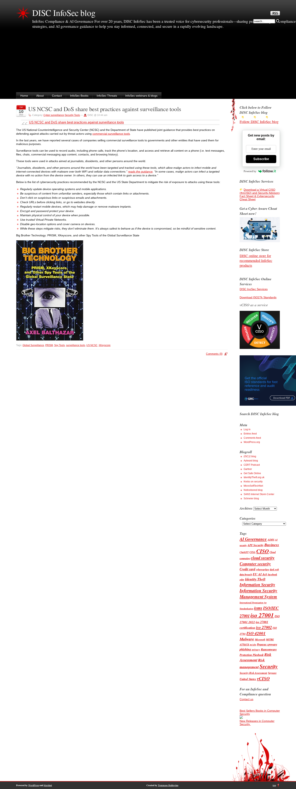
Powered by (250, 171)
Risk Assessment (255, 657)
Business (271, 544)
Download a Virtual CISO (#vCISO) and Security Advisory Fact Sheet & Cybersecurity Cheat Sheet (260, 194)
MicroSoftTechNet (253, 485)
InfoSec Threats (107, 95)
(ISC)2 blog (250, 456)
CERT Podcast (252, 464)
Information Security (257, 584)
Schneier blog (251, 498)
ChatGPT (244, 552)
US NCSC (91, 345)
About (40, 95)
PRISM (49, 345)
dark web (274, 569)
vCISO (263, 678)
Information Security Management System (258, 593)
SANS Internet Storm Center (259, 494)
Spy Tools (59, 345)
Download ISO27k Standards (258, 297)
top (274, 785)
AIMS (271, 539)
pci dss (253, 644)
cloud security (262, 558)
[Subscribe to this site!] (275, 14)
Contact (57, 95)
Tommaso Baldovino (168, 785)
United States (248, 679)
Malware (247, 639)
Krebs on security (253, 481)
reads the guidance (140, 171)
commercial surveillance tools (111, 133)
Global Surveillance (33, 345)
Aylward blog (251, 460)
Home (24, 95)
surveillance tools (75, 345)
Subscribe (261, 159)
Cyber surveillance (53, 115)
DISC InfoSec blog (63, 12)
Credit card (247, 569)
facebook (272, 574)
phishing (245, 649)
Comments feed (252, 437)
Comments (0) (214, 353)
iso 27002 (264, 627)
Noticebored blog (253, 490)
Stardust (48, 785)
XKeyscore (105, 345)
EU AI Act (260, 574)
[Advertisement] (148, 62)
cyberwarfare (262, 569)
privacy (256, 649)
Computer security (255, 564)
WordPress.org (252, 442)
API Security (255, 545)
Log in (247, 429)
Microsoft (260, 639)
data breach (246, 574)
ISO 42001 (256, 633)
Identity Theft (255, 579)
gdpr (242, 579)
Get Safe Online (252, 473)
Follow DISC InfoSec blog (259, 121)
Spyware (272, 673)
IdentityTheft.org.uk (254, 477)
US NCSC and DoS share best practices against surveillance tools (104, 109)
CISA (252, 552)
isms (258, 608)
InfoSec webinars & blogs (141, 95)
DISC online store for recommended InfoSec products (256, 260)
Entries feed (250, 433)
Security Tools (72, 115)
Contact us (246, 699)
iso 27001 (262, 615)
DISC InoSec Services (254, 289)
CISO (262, 551)
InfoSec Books (79, 95)
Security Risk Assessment (253, 673)
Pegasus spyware (267, 644)
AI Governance (253, 539)
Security (269, 666)
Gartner (248, 469)
